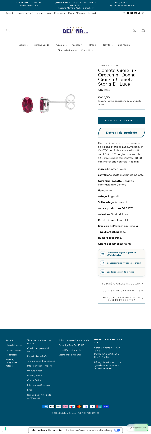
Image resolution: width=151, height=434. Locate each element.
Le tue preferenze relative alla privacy (89, 430)
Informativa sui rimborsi (39, 365)
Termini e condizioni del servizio (39, 342)
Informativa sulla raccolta (46, 430)
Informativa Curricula (38, 385)
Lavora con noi (43, 13)
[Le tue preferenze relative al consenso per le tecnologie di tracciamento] (5, 429)
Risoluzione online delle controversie (39, 396)
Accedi (9, 13)
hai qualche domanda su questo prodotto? (121, 298)
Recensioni (59, 13)
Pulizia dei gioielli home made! (74, 340)
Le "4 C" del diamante (70, 350)
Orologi (60, 44)
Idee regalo (124, 44)
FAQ (29, 389)
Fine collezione (66, 50)
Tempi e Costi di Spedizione (41, 360)
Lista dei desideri (24, 13)
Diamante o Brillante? (70, 354)
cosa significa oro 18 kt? (121, 290)
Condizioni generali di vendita (38, 350)
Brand (93, 44)
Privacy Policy (34, 375)
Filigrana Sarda (41, 44)
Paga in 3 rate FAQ (37, 356)
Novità (107, 44)
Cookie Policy (34, 380)
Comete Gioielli (109, 65)
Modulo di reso (34, 370)
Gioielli (22, 44)
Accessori (77, 44)
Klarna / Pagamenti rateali (82, 13)
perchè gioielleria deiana (121, 283)
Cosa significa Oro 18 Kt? (71, 345)
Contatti (86, 50)
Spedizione (120, 100)
